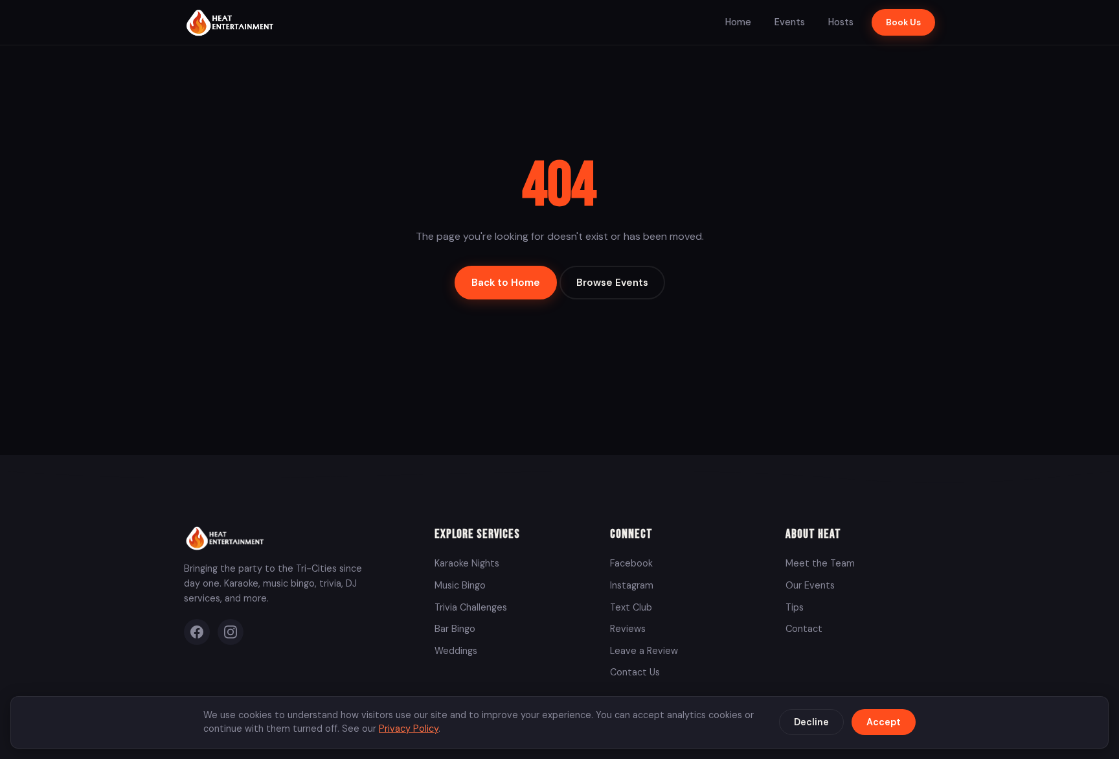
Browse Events (612, 282)
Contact (804, 629)
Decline (811, 722)
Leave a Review (644, 651)
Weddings (456, 651)
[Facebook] (197, 632)
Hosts (840, 22)
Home (738, 22)
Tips (795, 607)
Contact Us (635, 672)
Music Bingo (460, 585)
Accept (883, 722)
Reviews (628, 629)
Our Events (810, 585)
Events (789, 22)
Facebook (631, 563)
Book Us (903, 22)
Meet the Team (820, 563)
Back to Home (505, 282)
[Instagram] (230, 632)
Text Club (631, 607)
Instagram (631, 585)
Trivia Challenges (471, 607)
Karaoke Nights (467, 563)
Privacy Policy (408, 728)
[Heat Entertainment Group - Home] (231, 22)
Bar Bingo (455, 629)
